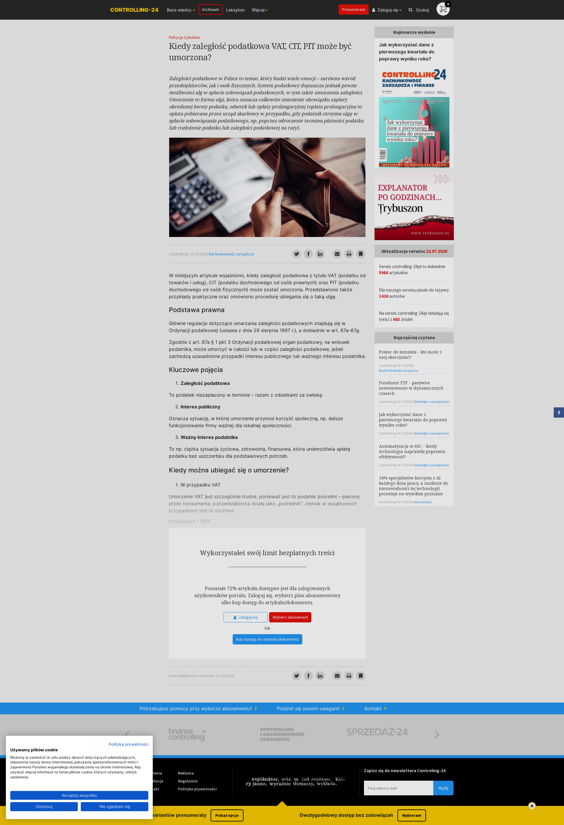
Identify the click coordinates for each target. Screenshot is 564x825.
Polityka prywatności (128, 744)
